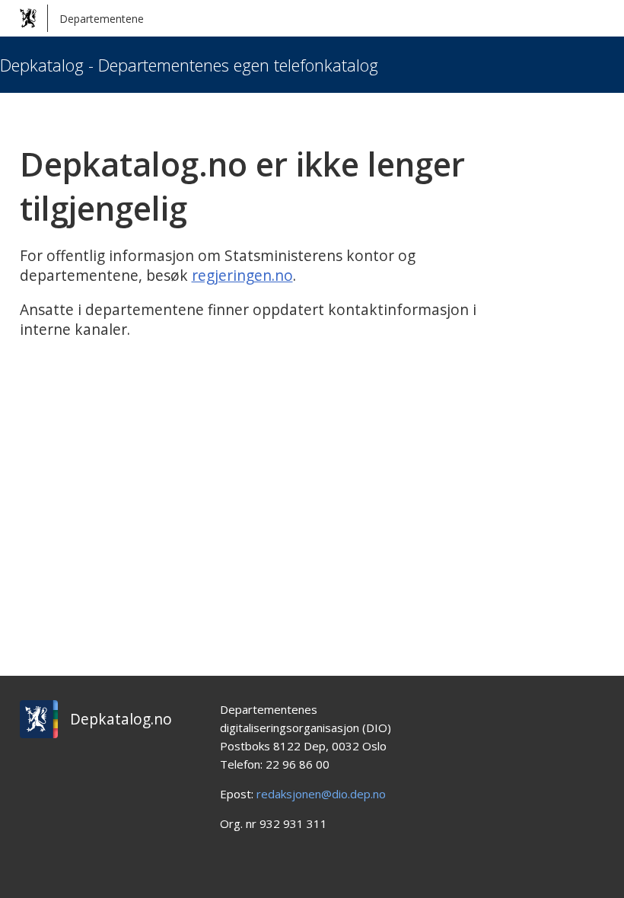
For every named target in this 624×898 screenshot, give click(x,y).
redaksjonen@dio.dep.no (321, 793)
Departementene (101, 18)
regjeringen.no (242, 275)
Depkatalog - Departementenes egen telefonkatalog (189, 64)
